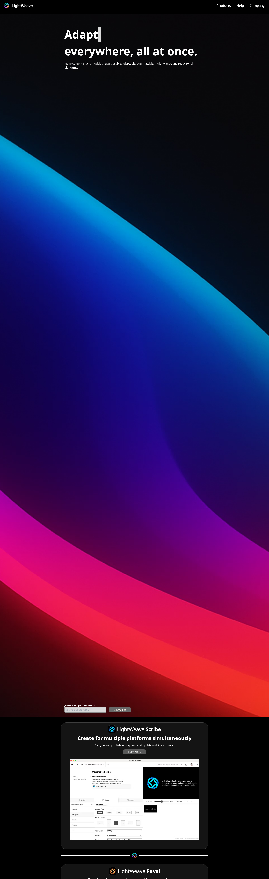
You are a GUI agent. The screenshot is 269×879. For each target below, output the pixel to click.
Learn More (134, 751)
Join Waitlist (120, 709)
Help (240, 5)
